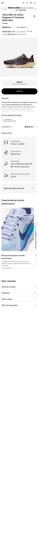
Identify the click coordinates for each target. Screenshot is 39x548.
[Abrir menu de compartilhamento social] (34, 16)
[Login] (26, 2)
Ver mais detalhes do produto (11, 115)
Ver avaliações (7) (21, 27)
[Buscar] (23, 3)
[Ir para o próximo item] (36, 9)
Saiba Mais (22, 10)
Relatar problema (7, 133)
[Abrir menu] (34, 2)
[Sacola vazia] (31, 3)
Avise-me (19, 91)
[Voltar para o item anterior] (2, 9)
